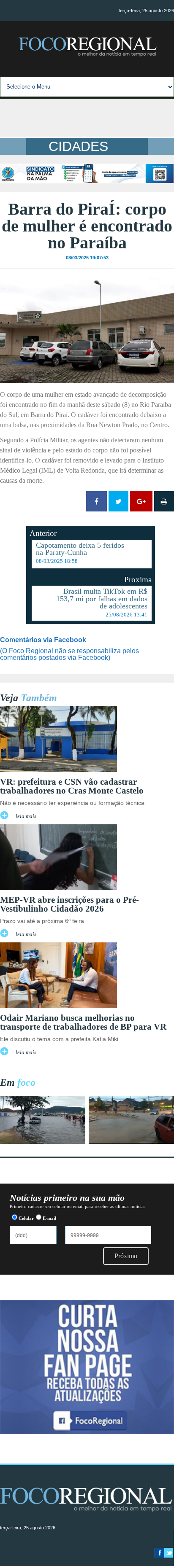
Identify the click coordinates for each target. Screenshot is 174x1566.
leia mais (26, 816)
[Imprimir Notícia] (164, 501)
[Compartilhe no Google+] (141, 501)
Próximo (125, 1255)
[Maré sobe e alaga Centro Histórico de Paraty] (42, 1141)
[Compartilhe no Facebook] (96, 501)
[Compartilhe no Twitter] (118, 501)
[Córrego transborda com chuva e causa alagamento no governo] (131, 1141)
